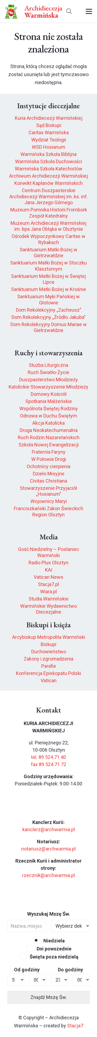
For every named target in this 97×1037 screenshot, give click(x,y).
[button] (69, 11)
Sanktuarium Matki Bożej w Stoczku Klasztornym (48, 266)
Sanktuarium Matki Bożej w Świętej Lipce (48, 279)
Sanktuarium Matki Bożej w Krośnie (48, 289)
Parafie (48, 666)
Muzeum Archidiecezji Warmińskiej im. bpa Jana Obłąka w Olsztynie (48, 226)
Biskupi (48, 644)
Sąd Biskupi (48, 125)
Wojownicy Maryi (48, 501)
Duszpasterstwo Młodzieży (48, 379)
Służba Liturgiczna (48, 365)
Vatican (49, 680)
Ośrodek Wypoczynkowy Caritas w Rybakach (48, 239)
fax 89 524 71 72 (48, 764)
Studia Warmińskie (48, 599)
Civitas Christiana (48, 481)
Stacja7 (75, 1025)
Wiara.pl (48, 591)
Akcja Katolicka (48, 423)
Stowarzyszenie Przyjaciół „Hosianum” (48, 491)
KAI (48, 570)
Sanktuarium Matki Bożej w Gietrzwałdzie (48, 253)
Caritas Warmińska (49, 132)
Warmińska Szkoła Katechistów (48, 168)
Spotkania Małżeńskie (48, 401)
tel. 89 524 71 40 (48, 757)
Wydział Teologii (48, 140)
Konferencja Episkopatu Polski (48, 673)
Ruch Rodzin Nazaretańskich (48, 437)
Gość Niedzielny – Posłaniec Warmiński (48, 552)
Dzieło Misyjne (48, 473)
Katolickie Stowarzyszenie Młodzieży (48, 387)
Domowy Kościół (49, 394)
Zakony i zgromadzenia (48, 659)
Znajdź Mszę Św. (48, 997)
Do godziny (70, 969)
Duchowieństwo (48, 651)
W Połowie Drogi (48, 459)
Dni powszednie (53, 949)
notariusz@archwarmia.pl (48, 849)
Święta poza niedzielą (53, 957)
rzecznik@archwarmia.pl (48, 875)
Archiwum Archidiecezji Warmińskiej (48, 176)
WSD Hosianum (48, 147)
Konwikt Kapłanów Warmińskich (48, 183)
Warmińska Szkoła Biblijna (48, 154)
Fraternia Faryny (48, 452)
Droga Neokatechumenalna (49, 430)
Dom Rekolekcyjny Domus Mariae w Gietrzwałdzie (49, 327)
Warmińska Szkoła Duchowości (48, 161)
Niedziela (53, 940)
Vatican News (48, 577)
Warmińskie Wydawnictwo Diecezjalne (48, 609)
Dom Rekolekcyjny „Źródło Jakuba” (49, 317)
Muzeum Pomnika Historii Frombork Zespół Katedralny (48, 213)
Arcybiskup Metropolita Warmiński (48, 637)
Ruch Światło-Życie (48, 372)
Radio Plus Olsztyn (48, 562)
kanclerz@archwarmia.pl (48, 829)
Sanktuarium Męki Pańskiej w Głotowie (48, 299)
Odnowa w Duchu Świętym (48, 416)
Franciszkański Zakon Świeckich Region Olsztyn (48, 511)
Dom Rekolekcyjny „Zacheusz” (48, 310)
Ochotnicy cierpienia (48, 466)
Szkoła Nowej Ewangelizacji (49, 444)
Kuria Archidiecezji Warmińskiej (48, 118)
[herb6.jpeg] (11, 11)
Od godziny (27, 969)
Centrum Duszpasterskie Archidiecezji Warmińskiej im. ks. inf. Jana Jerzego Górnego (48, 196)
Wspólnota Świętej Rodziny (48, 408)
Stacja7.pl (48, 584)
